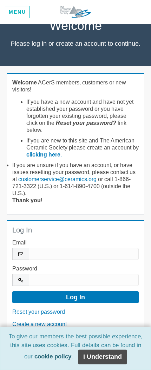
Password (24, 269)
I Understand (102, 356)
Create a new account (39, 324)
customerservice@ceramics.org (57, 179)
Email (19, 242)
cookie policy (52, 356)
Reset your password (38, 312)
